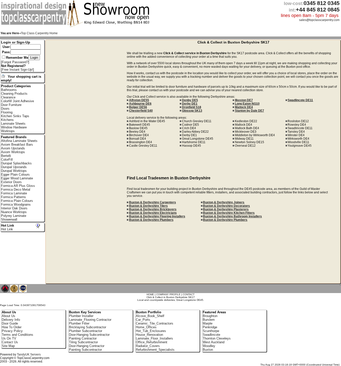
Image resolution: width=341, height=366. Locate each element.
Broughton (210, 316)
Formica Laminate (14, 193)
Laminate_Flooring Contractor (90, 320)
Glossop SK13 (192, 110)
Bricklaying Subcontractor (87, 327)
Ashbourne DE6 (140, 103)
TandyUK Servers (29, 354)
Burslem (209, 320)
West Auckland (213, 342)
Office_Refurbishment (151, 342)
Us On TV (9, 338)
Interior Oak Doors (14, 208)
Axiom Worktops (13, 152)
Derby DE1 (189, 103)
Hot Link (7, 225)
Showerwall (9, 219)
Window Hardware (14, 127)
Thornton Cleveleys (217, 338)
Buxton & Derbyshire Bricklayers (152, 209)
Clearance (8, 97)
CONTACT (188, 294)
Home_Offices (146, 327)
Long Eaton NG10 (247, 103)
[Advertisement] (86, 118)
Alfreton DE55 (139, 100)
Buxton (208, 350)
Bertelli (6, 156)
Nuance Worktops (14, 212)
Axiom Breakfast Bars (17, 144)
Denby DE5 (190, 100)
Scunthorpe (211, 331)
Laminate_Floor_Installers (154, 338)
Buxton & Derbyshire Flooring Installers (157, 216)
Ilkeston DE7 (244, 100)
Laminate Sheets (13, 123)
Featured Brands (13, 137)
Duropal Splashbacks (16, 163)
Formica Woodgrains (16, 204)
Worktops (8, 131)
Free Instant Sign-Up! (17, 69)
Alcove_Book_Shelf (150, 316)
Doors (5, 108)
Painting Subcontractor (85, 350)
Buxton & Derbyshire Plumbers (151, 220)
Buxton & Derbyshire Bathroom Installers (232, 216)
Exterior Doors (11, 182)
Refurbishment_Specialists (155, 350)
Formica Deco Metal (15, 189)
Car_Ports (143, 320)
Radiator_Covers (148, 346)
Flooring (6, 112)
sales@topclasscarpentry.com (319, 20)
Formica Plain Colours (17, 201)
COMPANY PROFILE (168, 294)
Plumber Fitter (79, 323)
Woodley (209, 346)
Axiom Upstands (13, 148)
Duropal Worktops (14, 171)
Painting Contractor (83, 338)
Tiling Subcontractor (83, 342)
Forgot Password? (15, 62)
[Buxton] (34, 23)
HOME (150, 294)
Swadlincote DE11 (300, 100)
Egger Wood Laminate (17, 178)
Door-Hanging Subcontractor (89, 335)
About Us (8, 316)
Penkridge (210, 327)
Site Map (8, 346)
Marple (207, 323)
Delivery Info (11, 320)
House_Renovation (149, 335)
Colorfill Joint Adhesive (17, 101)
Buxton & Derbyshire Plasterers (226, 209)
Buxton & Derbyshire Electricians (153, 213)
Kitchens (7, 120)
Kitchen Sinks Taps (15, 116)
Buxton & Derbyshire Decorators (226, 206)
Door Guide (10, 323)
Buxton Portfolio (148, 312)
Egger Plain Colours (15, 174)
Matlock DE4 (244, 107)
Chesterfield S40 (141, 110)
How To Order (11, 327)
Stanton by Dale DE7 (249, 110)
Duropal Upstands (14, 167)
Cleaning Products (14, 93)
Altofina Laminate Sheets (19, 141)
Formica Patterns (13, 197)
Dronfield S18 (191, 107)
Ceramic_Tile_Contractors (154, 323)
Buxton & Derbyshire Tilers (148, 206)
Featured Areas (214, 312)
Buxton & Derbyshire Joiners (223, 202)
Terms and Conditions (17, 335)
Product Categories (16, 86)
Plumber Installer (81, 316)
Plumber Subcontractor (85, 331)
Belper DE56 (138, 107)
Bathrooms (9, 90)
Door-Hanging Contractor (86, 346)
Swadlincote (211, 335)
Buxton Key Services (85, 312)
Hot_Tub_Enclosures (151, 331)
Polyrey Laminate (13, 216)
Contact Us (10, 342)
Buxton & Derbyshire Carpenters (152, 202)
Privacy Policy (12, 331)
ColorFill (7, 159)
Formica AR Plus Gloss (18, 186)
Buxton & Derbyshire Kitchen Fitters (229, 213)
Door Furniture (11, 105)
